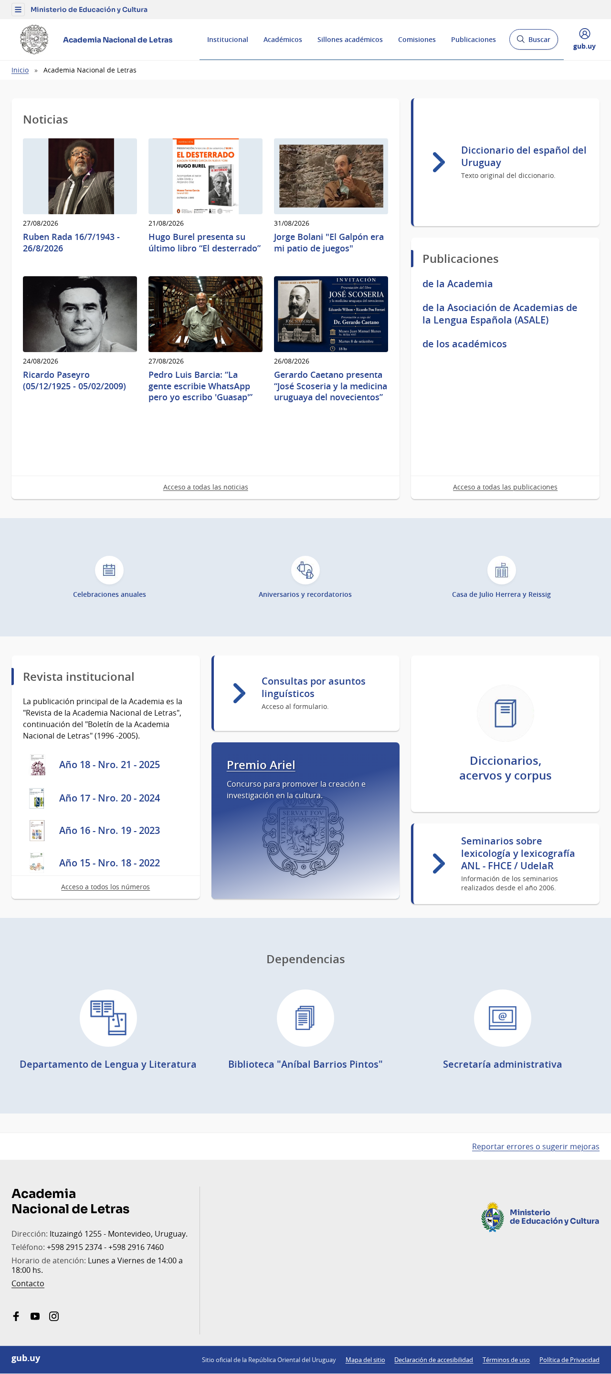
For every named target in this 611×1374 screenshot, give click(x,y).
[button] (18, 9)
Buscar (533, 42)
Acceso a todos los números (105, 886)
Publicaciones (473, 39)
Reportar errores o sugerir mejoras (536, 1146)
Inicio (20, 69)
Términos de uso (506, 1359)
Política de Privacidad (569, 1359)
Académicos (282, 39)
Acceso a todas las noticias (205, 486)
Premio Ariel (261, 765)
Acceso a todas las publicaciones (505, 486)
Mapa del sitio (365, 1359)
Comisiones (417, 39)
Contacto (27, 1283)
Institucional (227, 39)
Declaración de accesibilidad (433, 1359)
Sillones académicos (350, 39)
